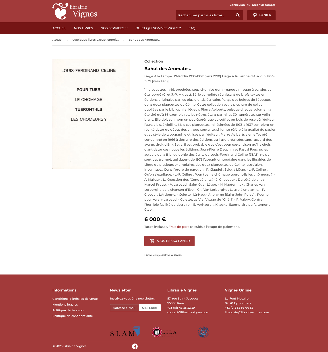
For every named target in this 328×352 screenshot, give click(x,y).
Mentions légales (65, 304)
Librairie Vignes (75, 346)
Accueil (59, 28)
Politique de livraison (68, 310)
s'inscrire (150, 308)
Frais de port (179, 227)
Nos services (113, 28)
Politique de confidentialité (72, 316)
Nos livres (83, 28)
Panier (264, 15)
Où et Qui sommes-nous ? (158, 28)
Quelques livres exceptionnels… (96, 39)
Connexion (237, 4)
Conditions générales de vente (75, 298)
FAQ (192, 28)
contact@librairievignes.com (188, 312)
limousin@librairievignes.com (247, 312)
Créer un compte (264, 4)
